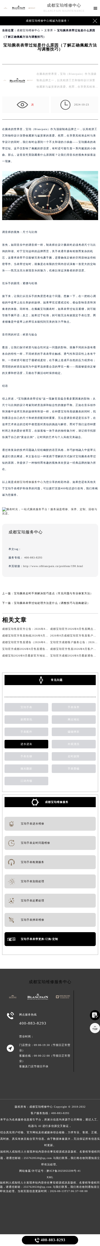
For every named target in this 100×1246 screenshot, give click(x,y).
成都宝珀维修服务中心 (28, 482)
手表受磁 (73, 768)
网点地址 (73, 719)
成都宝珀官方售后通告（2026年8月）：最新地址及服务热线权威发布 (47, 642)
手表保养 (73, 707)
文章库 (48, 30)
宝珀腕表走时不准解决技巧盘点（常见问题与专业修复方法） (53, 593)
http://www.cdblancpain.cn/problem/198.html (53, 566)
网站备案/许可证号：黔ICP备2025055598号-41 (50, 1170)
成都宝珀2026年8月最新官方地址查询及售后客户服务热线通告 (42, 655)
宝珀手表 (26, 707)
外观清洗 (73, 744)
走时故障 (73, 756)
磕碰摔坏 (73, 731)
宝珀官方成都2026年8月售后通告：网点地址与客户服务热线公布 (44, 648)
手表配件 (26, 731)
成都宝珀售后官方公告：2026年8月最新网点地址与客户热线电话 (44, 628)
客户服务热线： (50, 1139)
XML (50, 1177)
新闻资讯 (26, 719)
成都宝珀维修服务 (57, 801)
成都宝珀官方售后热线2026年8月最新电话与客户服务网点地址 (42, 635)
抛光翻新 (26, 768)
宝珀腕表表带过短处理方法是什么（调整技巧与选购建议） (52, 602)
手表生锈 (26, 756)
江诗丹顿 (26, 780)
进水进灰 (26, 744)
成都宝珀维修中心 (64, 5)
